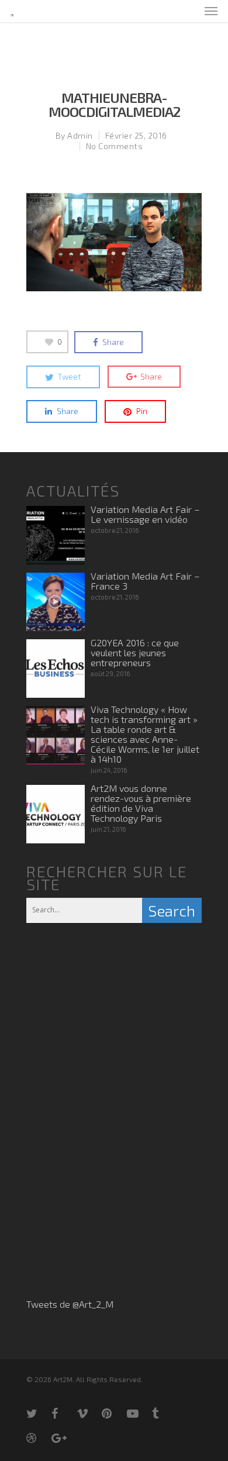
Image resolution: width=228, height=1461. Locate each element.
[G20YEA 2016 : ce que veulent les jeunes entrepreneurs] (55, 668)
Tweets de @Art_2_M (69, 1304)
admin (80, 135)
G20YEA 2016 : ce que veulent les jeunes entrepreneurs (135, 652)
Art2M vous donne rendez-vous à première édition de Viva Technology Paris (141, 803)
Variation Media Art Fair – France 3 (145, 581)
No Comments (114, 146)
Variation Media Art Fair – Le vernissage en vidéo (145, 514)
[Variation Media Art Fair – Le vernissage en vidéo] (55, 535)
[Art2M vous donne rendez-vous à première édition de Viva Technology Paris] (55, 814)
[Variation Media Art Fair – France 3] (55, 602)
